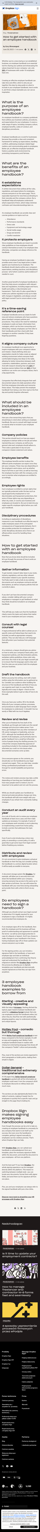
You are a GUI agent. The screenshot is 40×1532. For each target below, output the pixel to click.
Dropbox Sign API (8, 1360)
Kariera (24, 1400)
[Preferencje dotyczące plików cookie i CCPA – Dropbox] (20, 1520)
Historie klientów (7, 1445)
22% (31, 366)
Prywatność (26, 1408)
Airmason (18, 1007)
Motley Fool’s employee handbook (19, 1035)
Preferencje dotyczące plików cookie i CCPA (9, 1417)
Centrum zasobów (8, 1449)
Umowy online (26, 1372)
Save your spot (19, 4)
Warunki (24, 1404)
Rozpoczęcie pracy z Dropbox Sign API (8, 1429)
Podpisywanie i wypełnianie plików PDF (30, 1367)
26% (4, 70)
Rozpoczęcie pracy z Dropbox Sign (8, 1423)
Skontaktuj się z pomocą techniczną (10, 1411)
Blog (4, 33)
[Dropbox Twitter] (3, 1466)
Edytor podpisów (27, 1382)
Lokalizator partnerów (29, 1445)
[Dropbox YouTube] (11, 1466)
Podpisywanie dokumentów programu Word (30, 1388)
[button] (37, 8)
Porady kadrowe (13, 33)
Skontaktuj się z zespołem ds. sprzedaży (9, 1405)
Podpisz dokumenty (28, 1362)
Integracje (5, 1368)
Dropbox (29, 874)
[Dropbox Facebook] (7, 1466)
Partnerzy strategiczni (29, 1441)
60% (28, 368)
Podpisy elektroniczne (29, 1358)
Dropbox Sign (25, 962)
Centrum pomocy (8, 1400)
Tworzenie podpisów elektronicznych (28, 1377)
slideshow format (16, 1012)
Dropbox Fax (6, 1364)
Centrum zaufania (8, 1459)
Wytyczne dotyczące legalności (9, 1454)
